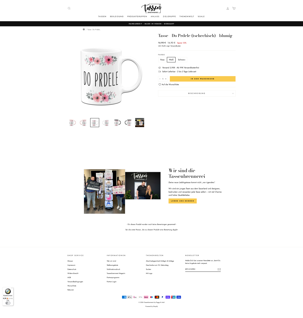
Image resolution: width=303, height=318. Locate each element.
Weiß (171, 59)
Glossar (70, 261)
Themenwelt (187, 16)
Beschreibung (197, 93)
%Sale (201, 16)
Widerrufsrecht (72, 273)
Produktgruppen (137, 16)
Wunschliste (71, 286)
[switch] (8, 303)
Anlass (155, 16)
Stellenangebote (112, 265)
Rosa (162, 59)
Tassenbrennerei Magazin (116, 273)
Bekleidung (117, 16)
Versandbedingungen (75, 281)
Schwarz (181, 59)
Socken (148, 269)
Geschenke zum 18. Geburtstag (157, 265)
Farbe (161, 54)
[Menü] (12, 288)
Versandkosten (175, 46)
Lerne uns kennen (182, 201)
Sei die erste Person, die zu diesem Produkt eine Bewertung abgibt (151, 229)
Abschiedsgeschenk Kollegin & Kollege (160, 261)
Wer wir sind (111, 261)
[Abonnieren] (219, 269)
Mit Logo (149, 273)
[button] (151, 229)
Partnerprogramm (113, 277)
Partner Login (111, 281)
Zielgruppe (169, 16)
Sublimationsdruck (113, 269)
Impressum (71, 265)
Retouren (70, 290)
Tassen (102, 16)
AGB (69, 277)
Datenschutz (71, 269)
